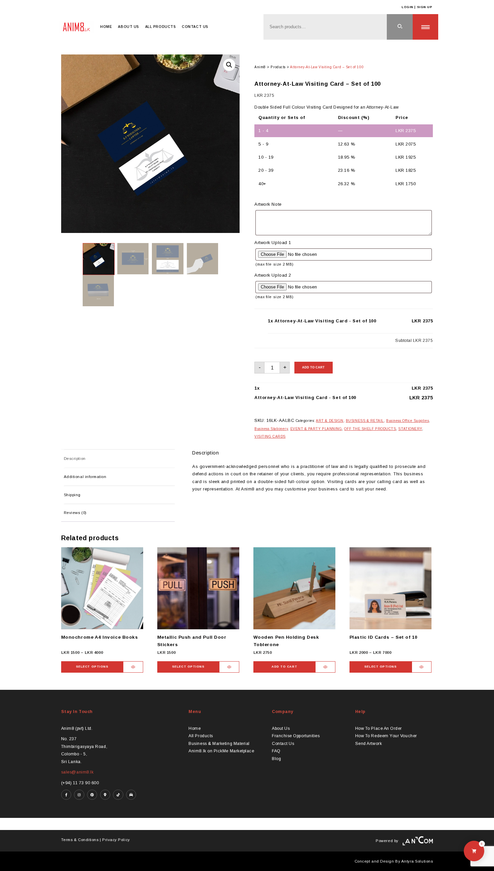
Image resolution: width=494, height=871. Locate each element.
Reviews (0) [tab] (75, 513)
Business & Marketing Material (219, 743)
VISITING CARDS (270, 436)
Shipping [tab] (72, 495)
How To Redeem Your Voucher (386, 736)
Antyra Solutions (417, 861)
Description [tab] (75, 459)
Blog (276, 758)
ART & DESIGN (329, 421)
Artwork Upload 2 (272, 275)
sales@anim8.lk (77, 772)
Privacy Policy (116, 840)
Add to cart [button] (284, 666)
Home (106, 27)
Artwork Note (267, 204)
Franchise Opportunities (296, 736)
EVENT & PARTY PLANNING (316, 429)
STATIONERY (410, 429)
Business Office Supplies (407, 421)
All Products (160, 27)
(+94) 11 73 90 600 (80, 783)
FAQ (276, 751)
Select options (92, 666)
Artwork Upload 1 (272, 242)
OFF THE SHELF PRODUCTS (370, 429)
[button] (229, 65)
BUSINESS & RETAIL (365, 421)
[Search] (400, 27)
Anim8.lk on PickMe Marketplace (221, 751)
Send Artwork (368, 743)
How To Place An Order (378, 728)
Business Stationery (271, 429)
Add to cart (313, 367)
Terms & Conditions (80, 840)
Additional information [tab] (85, 477)
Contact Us (195, 27)
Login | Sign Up (417, 7)
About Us (128, 27)
